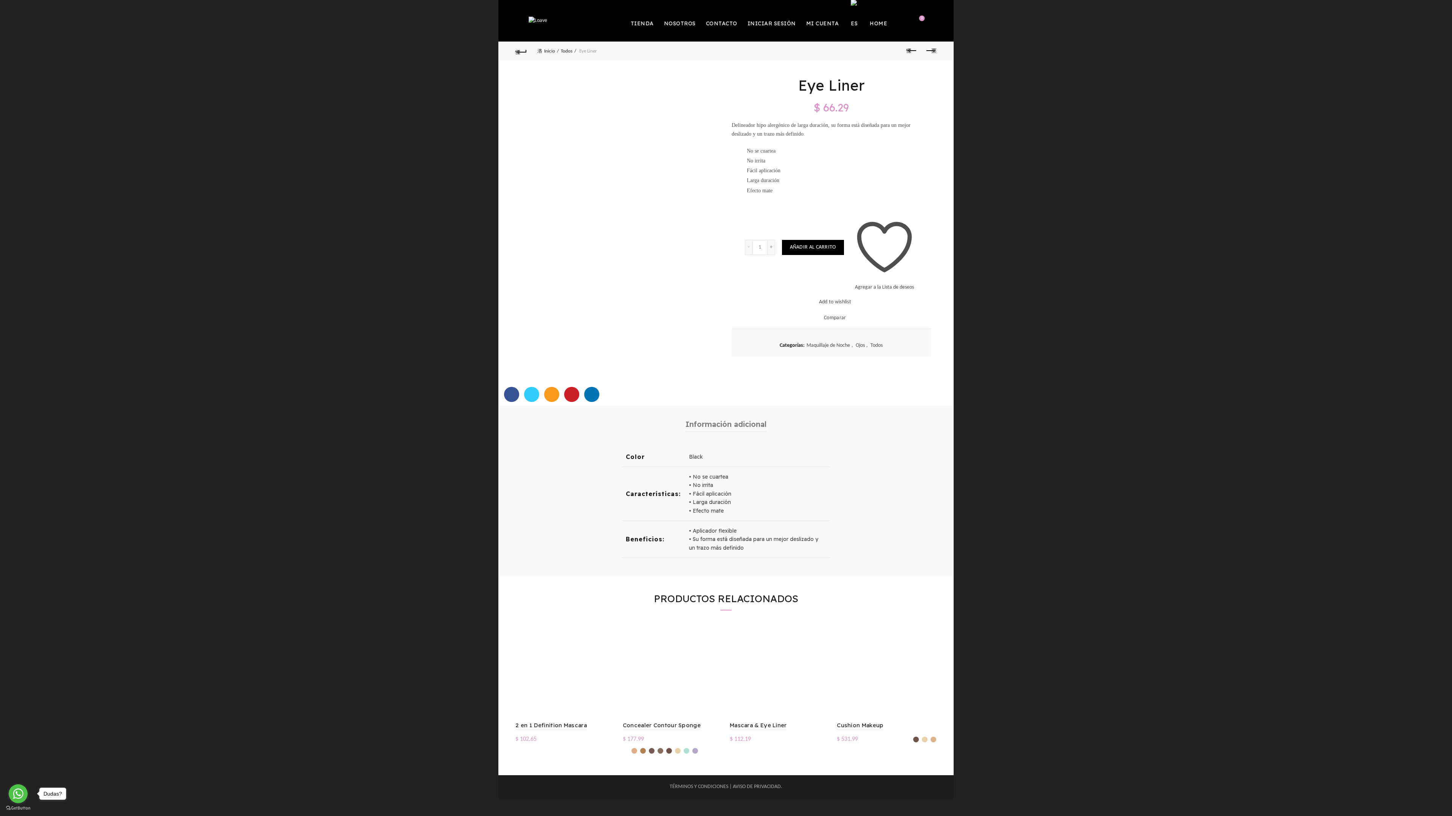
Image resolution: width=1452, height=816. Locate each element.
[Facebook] (511, 394)
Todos (566, 51)
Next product (930, 51)
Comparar (835, 318)
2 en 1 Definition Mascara (551, 725)
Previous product (912, 51)
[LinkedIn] (591, 394)
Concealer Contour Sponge (662, 725)
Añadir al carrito (813, 247)
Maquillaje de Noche (828, 345)
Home (878, 23)
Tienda (642, 23)
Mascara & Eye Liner (758, 725)
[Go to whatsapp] (18, 793)
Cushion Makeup (860, 725)
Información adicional (726, 424)
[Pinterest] (571, 394)
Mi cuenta (822, 23)
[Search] (902, 20)
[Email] (551, 394)
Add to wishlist (835, 302)
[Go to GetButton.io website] (18, 808)
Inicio (549, 51)
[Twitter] (531, 394)
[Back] (521, 51)
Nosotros (680, 23)
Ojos (860, 345)
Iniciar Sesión (772, 23)
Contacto (721, 23)
